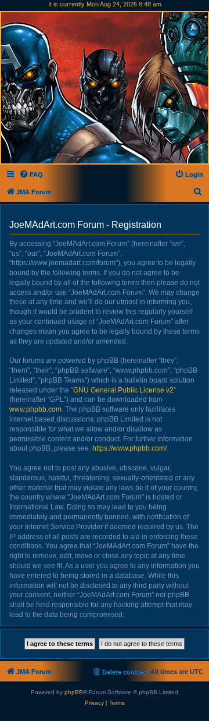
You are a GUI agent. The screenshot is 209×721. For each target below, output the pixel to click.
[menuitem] (31, 174)
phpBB (73, 692)
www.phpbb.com (35, 409)
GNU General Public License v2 (123, 390)
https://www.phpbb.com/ (129, 448)
